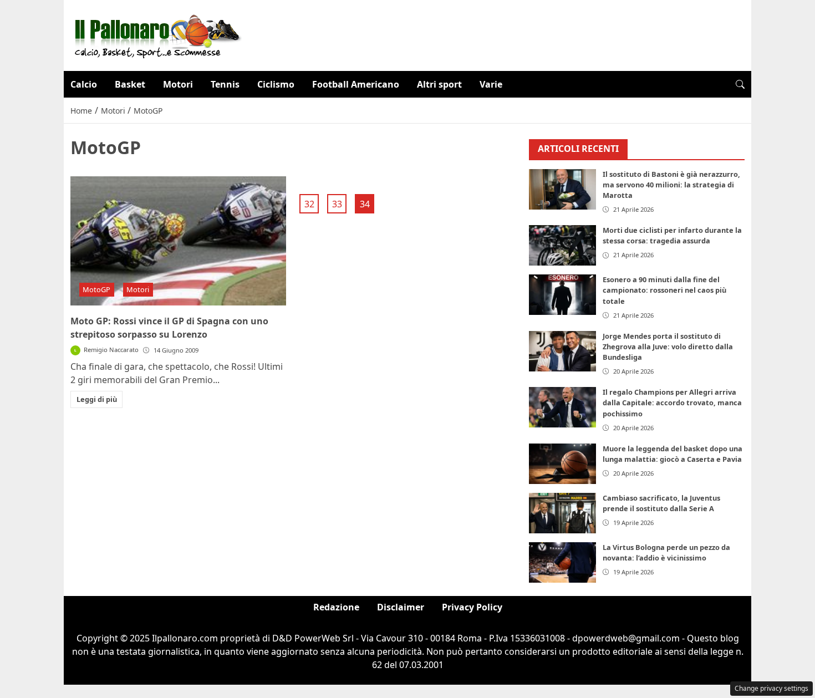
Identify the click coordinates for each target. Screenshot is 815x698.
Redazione (336, 607)
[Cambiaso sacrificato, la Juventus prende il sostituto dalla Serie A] (563, 513)
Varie (491, 84)
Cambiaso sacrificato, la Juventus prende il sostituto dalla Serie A (661, 503)
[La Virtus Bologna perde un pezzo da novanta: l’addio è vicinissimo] (563, 562)
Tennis (225, 84)
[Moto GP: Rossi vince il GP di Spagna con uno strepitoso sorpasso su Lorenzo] (178, 241)
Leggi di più (97, 399)
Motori (178, 84)
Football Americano (355, 84)
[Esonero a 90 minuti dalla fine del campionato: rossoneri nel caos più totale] (563, 294)
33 (337, 204)
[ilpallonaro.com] (156, 34)
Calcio (83, 84)
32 (309, 204)
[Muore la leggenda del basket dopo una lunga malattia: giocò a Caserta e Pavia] (563, 464)
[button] (740, 84)
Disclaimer (400, 607)
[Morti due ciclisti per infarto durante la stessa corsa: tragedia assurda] (563, 245)
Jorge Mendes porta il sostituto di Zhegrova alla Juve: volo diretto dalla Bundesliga (668, 346)
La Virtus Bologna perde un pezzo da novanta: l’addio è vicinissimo (666, 552)
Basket (130, 84)
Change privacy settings (771, 688)
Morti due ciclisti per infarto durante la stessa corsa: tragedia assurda (672, 235)
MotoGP (96, 289)
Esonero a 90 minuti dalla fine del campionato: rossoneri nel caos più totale (664, 289)
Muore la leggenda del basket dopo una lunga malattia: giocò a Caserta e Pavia (672, 454)
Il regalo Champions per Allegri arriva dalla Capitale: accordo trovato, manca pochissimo (672, 402)
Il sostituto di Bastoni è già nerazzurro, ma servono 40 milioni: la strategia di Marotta (671, 184)
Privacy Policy (472, 607)
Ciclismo (275, 84)
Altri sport (439, 84)
